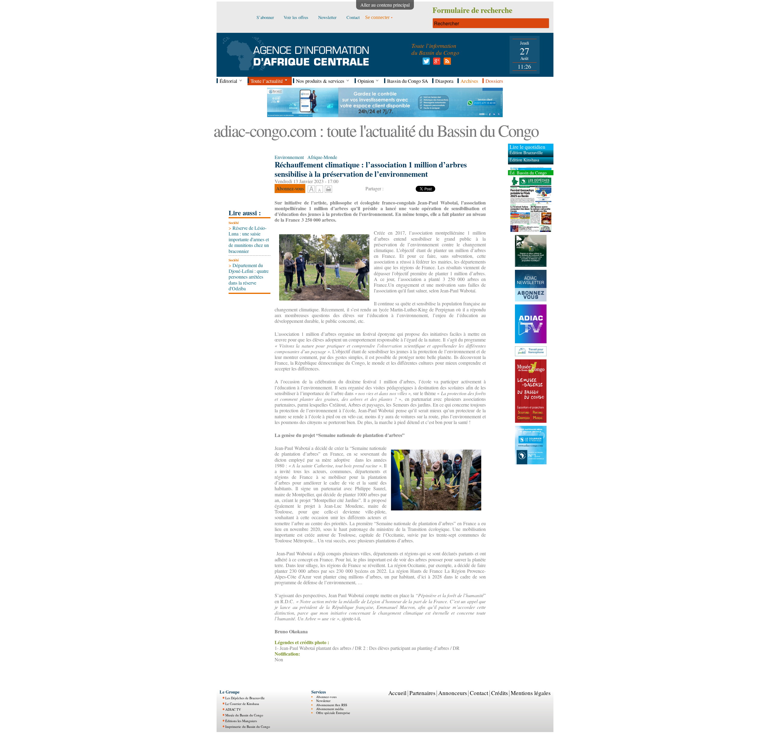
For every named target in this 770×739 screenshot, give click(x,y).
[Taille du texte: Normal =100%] (319, 189)
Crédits (499, 693)
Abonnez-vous (326, 696)
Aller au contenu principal (385, 5)
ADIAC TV (233, 709)
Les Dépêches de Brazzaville (245, 698)
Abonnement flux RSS (331, 705)
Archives (469, 80)
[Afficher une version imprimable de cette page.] (328, 188)
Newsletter (323, 700)
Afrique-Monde (322, 157)
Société (234, 222)
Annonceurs (452, 693)
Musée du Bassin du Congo (244, 715)
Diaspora (444, 80)
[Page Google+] (435, 62)
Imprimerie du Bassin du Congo (247, 726)
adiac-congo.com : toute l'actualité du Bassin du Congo (376, 130)
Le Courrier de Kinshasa (242, 703)
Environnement (289, 157)
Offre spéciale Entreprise (333, 712)
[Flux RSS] (446, 62)
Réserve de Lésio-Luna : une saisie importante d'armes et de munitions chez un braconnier (249, 239)
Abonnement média (329, 708)
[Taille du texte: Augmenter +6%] (311, 189)
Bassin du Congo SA (407, 80)
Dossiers (494, 80)
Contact (479, 693)
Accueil (397, 693)
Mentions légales (530, 693)
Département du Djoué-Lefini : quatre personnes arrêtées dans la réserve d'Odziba (249, 277)
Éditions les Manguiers (241, 721)
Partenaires (422, 693)
